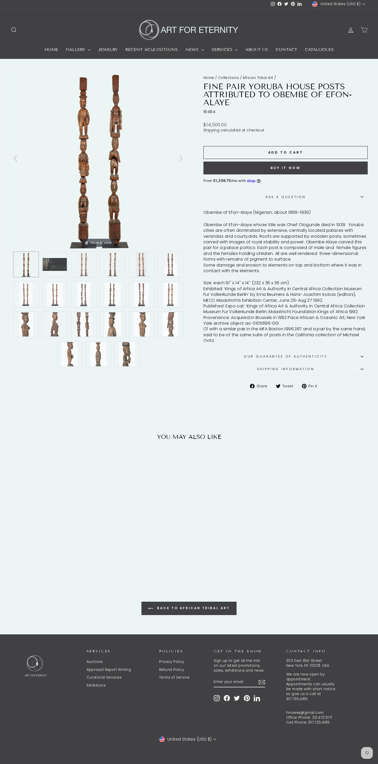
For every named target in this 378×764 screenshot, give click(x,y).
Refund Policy (171, 669)
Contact (286, 49)
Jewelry (108, 49)
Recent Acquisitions (151, 49)
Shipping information (285, 369)
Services (223, 49)
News (192, 49)
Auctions (95, 661)
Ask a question (285, 197)
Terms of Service (174, 677)
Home (51, 49)
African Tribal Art (258, 77)
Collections (228, 77)
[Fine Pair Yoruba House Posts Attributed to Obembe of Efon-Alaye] (26, 265)
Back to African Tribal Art (192, 608)
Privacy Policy (171, 661)
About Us (256, 49)
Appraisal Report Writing (109, 669)
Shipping (211, 130)
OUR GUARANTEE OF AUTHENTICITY (285, 356)
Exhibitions (96, 685)
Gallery (76, 49)
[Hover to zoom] (98, 161)
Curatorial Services (104, 677)
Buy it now (286, 167)
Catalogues (319, 49)
